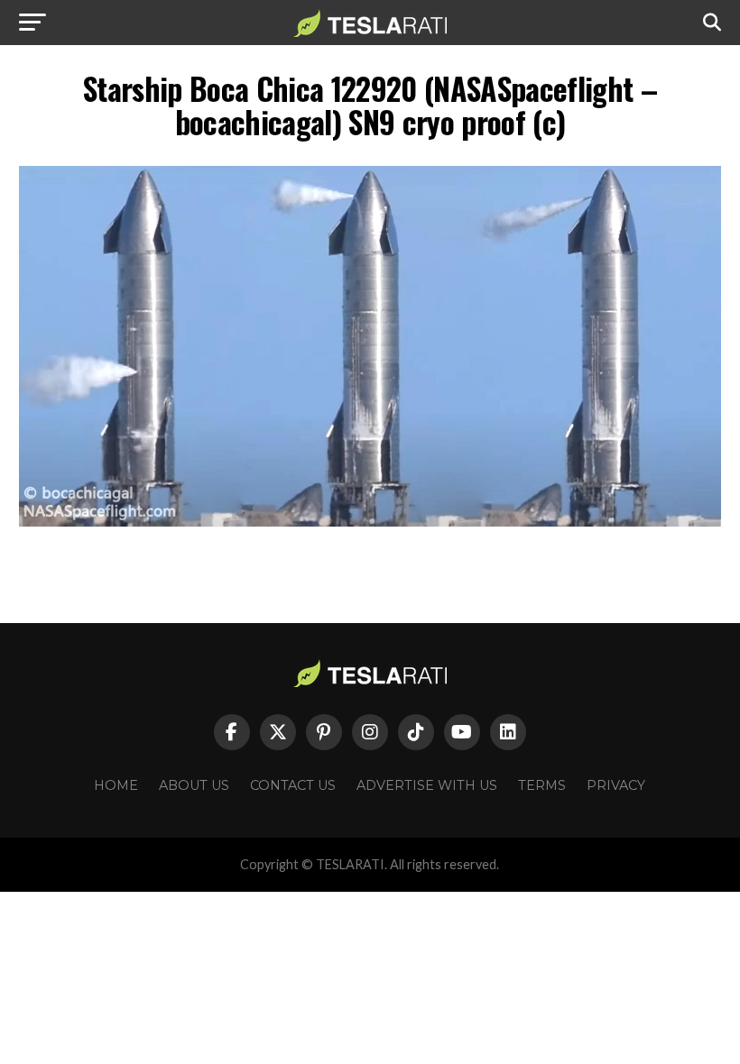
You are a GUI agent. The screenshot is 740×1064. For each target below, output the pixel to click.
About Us (194, 785)
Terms (542, 785)
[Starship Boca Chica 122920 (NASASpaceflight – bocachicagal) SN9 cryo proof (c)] (369, 521)
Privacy (616, 785)
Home (116, 785)
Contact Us (293, 785)
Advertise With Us (426, 785)
